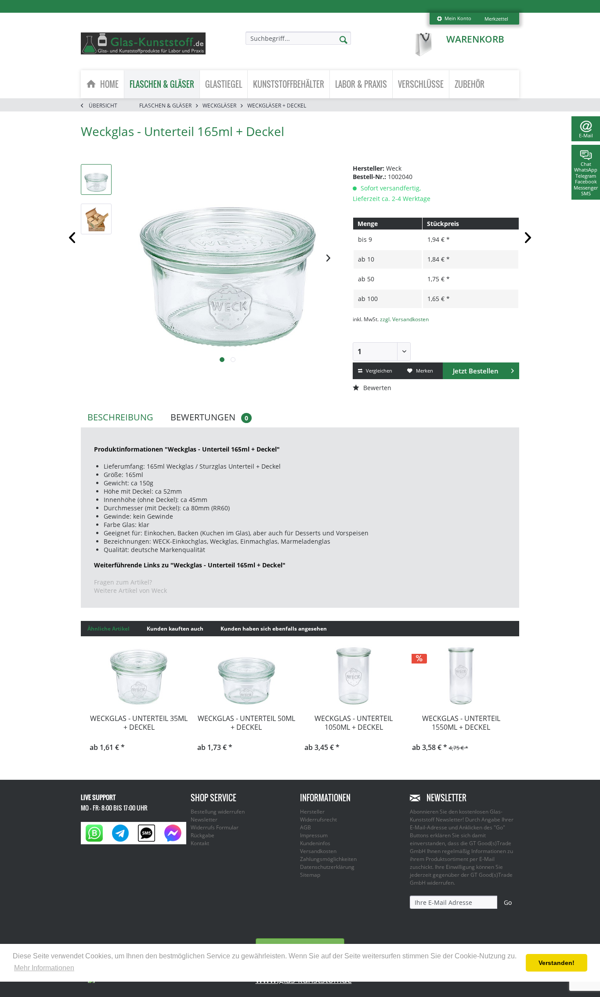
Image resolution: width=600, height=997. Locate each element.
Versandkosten (318, 851)
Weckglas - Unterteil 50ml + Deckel (246, 723)
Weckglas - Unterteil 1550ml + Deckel (461, 723)
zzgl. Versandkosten (404, 319)
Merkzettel (496, 18)
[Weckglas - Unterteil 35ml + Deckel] (139, 676)
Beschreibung (120, 417)
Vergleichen (378, 370)
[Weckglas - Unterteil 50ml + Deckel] (246, 676)
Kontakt (200, 843)
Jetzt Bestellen (476, 370)
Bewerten (376, 388)
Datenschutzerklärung (327, 867)
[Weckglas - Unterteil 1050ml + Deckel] (353, 676)
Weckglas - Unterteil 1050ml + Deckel (353, 723)
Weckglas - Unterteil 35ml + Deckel (139, 723)
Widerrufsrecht (318, 819)
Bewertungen (209, 417)
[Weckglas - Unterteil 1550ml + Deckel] (461, 676)
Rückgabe (202, 835)
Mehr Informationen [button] (44, 968)
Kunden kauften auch (175, 628)
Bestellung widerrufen (218, 811)
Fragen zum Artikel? (123, 582)
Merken (424, 370)
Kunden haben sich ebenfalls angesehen (273, 628)
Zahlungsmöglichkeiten (328, 859)
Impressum (314, 835)
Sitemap (310, 875)
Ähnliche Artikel (108, 628)
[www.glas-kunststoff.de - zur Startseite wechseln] (143, 43)
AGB (305, 827)
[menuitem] (454, 18)
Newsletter (204, 819)
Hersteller (312, 811)
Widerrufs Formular (215, 827)
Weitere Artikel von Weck (130, 590)
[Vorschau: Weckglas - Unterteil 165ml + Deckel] (96, 179)
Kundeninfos (315, 843)
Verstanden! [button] (557, 962)
